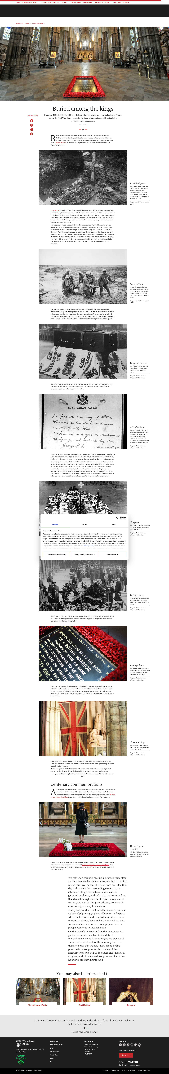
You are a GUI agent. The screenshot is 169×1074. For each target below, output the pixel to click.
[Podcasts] (139, 1045)
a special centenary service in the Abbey (95, 865)
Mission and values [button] (56, 1044)
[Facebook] (120, 1044)
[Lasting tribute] (83, 654)
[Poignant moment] (83, 351)
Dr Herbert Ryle (60, 142)
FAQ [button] (51, 1048)
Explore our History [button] (102, 2)
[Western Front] (83, 276)
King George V (55, 210)
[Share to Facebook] (31, 120)
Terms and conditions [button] (128, 1070)
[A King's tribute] (83, 422)
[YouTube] (131, 1044)
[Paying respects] (83, 583)
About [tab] (114, 524)
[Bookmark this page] (31, 129)
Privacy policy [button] (115, 1070)
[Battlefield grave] (83, 178)
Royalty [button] (64, 2)
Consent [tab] (55, 524)
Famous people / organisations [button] (81, 2)
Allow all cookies (112, 554)
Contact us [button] (54, 1055)
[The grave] (83, 509)
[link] (133, 1062)
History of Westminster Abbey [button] (26, 2)
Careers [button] (53, 1062)
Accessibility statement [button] (144, 1070)
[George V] (131, 991)
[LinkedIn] (135, 1044)
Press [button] (52, 1058)
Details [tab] (84, 524)
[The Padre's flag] (83, 728)
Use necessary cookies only (56, 554)
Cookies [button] (105, 1070)
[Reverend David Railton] (84, 991)
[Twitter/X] (124, 1044)
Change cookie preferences (83, 554)
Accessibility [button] (54, 1051)
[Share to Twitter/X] (31, 125)
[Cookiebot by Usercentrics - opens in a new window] (117, 518)
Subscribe (126, 1055)
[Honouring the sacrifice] (83, 830)
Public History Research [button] (120, 2)
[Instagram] (128, 1044)
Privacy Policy (89, 545)
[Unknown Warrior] (38, 991)
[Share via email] (31, 133)
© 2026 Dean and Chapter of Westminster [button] (29, 1070)
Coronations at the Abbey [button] (50, 2)
